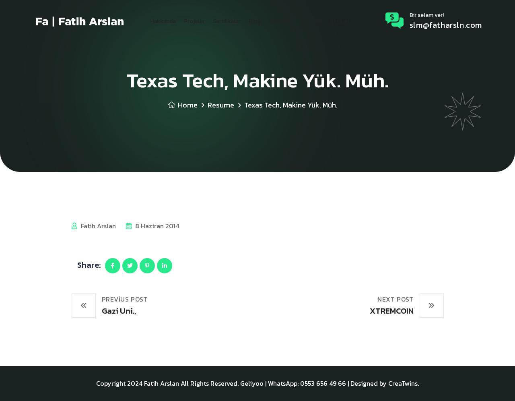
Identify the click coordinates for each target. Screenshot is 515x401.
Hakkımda (163, 21)
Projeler (194, 21)
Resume (221, 104)
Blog (255, 21)
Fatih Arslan (97, 226)
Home (188, 104)
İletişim (340, 21)
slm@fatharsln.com (446, 25)
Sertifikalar (227, 21)
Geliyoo (313, 21)
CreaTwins (282, 21)
